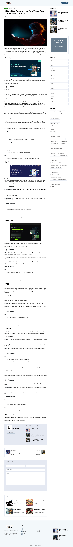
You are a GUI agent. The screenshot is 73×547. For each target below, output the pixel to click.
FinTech (52, 78)
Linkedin (24, 533)
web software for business (55, 184)
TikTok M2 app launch (54, 172)
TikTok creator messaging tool (56, 167)
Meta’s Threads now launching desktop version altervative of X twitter (19, 501)
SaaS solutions (53, 155)
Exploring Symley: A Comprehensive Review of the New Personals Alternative (19, 510)
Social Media (53, 96)
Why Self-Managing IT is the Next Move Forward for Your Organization (37, 435)
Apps (24, 2)
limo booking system (54, 138)
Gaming (35, 2)
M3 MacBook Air (64, 141)
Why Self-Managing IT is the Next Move (63, 21)
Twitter (24, 531)
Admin (15, 503)
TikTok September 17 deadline (56, 174)
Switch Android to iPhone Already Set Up (63, 13)
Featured (53, 75)
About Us (38, 531)
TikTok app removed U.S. (62, 155)
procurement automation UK (61, 150)
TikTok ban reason (54, 160)
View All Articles (10, 432)
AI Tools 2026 (53, 111)
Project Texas (53, 153)
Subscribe (66, 2)
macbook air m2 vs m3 (54, 143)
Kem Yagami (9, 16)
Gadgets (40, 2)
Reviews (52, 93)
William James (36, 503)
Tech (32, 2)
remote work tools (61, 153)
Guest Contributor (62, 538)
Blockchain (53, 70)
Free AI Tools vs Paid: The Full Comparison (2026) (37, 440)
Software (18, 2)
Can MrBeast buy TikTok (55, 118)
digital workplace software (55, 125)
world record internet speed (55, 189)
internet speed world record (55, 136)
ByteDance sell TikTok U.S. (55, 116)
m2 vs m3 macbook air (54, 141)
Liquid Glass (62, 138)
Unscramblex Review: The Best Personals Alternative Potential (39, 501)
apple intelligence (61, 111)
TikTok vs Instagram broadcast (56, 177)
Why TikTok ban (53, 186)
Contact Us (45, 2)
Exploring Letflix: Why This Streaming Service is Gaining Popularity (34, 453)
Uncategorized (54, 103)
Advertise (38, 530)
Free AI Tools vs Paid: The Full (62, 29)
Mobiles (28, 2)
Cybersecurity (53, 73)
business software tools (55, 113)
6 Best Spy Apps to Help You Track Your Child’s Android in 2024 (24, 12)
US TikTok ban (53, 179)
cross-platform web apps (55, 123)
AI (21, 2)
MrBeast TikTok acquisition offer (56, 148)
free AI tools (53, 131)
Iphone (52, 88)
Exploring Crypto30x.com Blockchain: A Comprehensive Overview (17, 453)
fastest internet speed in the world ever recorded (57, 129)
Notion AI (52, 150)
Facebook (25, 529)
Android (52, 65)
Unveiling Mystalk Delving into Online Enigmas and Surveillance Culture (39, 510)
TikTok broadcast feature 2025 (56, 162)
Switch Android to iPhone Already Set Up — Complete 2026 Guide (37, 429)
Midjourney (63, 143)
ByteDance (63, 113)
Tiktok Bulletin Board (54, 165)
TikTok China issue (63, 165)
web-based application (62, 179)
